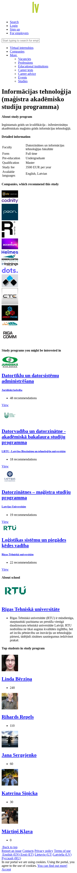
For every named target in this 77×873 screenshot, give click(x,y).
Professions (25, 62)
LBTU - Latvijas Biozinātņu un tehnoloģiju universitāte (34, 451)
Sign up (15, 29)
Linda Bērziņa (17, 679)
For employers (19, 33)
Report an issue (12, 851)
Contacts (28, 851)
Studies (23, 81)
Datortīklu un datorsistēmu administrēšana (30, 378)
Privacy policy (43, 851)
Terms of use (62, 851)
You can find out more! (52, 865)
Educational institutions (33, 66)
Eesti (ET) (27, 854)
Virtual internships (21, 48)
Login (14, 25)
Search (14, 22)
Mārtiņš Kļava (17, 831)
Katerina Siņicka (20, 793)
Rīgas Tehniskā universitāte (18, 554)
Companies (17, 51)
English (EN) (11, 854)
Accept (6, 869)
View (5, 405)
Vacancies (24, 59)
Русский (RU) (11, 858)
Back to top (9, 847)
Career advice (27, 74)
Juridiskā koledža (12, 390)
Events (22, 77)
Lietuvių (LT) (43, 854)
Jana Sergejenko (19, 755)
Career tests (25, 70)
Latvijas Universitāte (14, 506)
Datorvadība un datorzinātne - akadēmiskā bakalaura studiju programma (34, 436)
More (14, 55)
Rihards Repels (18, 717)
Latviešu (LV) (62, 854)
